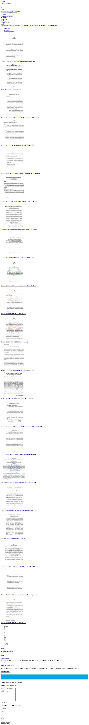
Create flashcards (15, 11)
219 (5, 637)
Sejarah (55, 25)
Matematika (17, 25)
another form (16, 685)
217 (5, 633)
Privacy (3, 662)
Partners (7, 658)
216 (5, 632)
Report (2, 658)
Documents (4, 651)
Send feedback (5, 671)
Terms (7, 662)
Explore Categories (6, 3)
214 (5, 629)
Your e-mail (4, 702)
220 (5, 638)
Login (2, 9)
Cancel (3, 723)
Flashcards (4, 16)
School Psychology (9, 31)
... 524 (6, 643)
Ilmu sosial (26, 25)
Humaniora (49, 25)
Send (8, 723)
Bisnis (31, 25)
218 (5, 635)
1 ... (5, 627)
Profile (2, 24)
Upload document (6, 11)
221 (5, 640)
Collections (10, 16)
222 (5, 641)
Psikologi (6, 30)
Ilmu (22, 25)
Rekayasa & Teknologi (40, 25)
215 (5, 630)
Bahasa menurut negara (7, 25)
